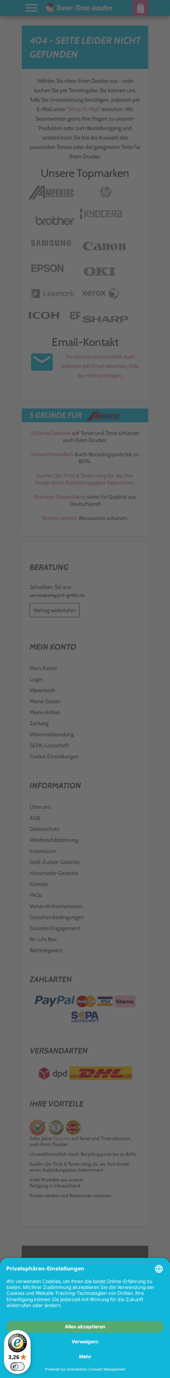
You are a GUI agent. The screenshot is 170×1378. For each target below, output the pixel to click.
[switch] (17, 1366)
